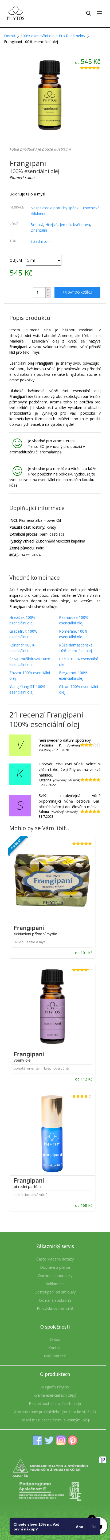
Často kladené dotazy (55, 1259)
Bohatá (36, 224)
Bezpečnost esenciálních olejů (55, 1403)
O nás (55, 1339)
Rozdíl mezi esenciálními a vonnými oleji (55, 1419)
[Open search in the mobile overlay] (88, 13)
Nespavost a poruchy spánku (55, 207)
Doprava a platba (55, 1267)
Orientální (38, 230)
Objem (16, 260)
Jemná (65, 224)
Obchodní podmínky (55, 1275)
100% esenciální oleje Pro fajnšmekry (53, 35)
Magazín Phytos (55, 1386)
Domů (9, 35)
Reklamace (55, 1283)
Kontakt (55, 1347)
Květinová (81, 224)
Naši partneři (55, 1355)
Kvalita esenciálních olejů (55, 1395)
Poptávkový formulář (55, 1308)
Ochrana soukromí (55, 1300)
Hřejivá (51, 224)
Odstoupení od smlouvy (55, 1292)
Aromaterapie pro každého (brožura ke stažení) (55, 1411)
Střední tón (40, 241)
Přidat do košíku (77, 292)
